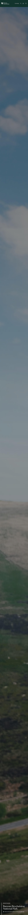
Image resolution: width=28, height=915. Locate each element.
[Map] (23, 3)
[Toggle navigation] (26, 3)
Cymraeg (17, 3)
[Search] (21, 3)
